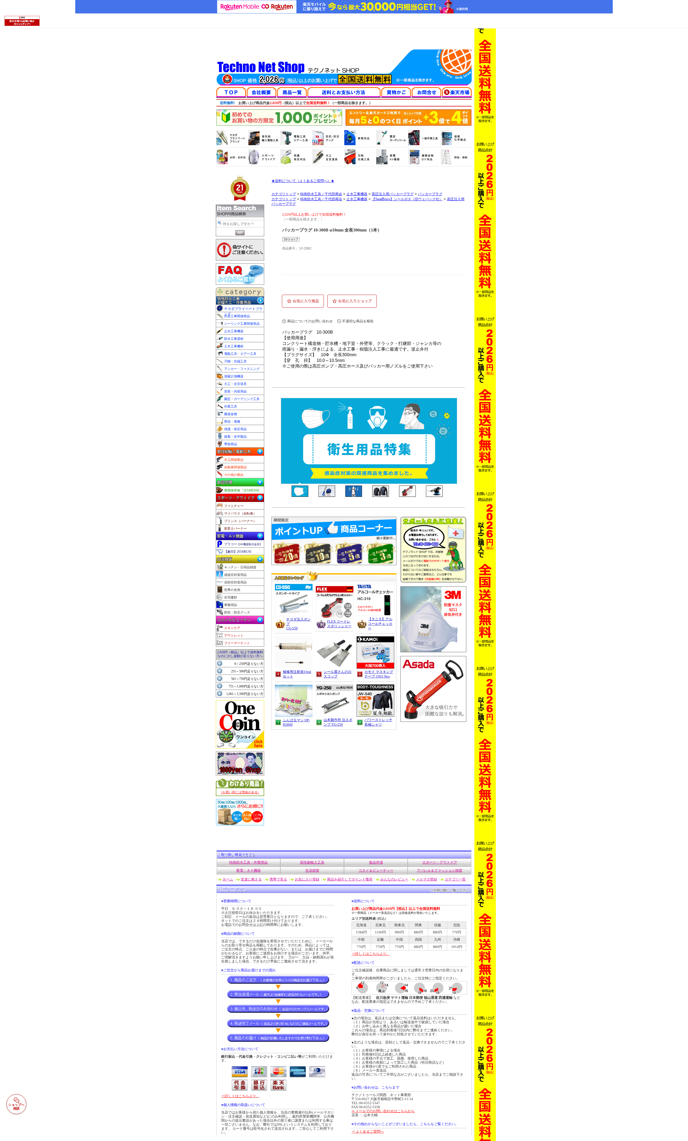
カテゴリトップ (283, 194)
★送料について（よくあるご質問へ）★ (302, 181)
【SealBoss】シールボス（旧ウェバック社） (407, 199)
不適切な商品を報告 (358, 321)
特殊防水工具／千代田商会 (321, 194)
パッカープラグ (430, 194)
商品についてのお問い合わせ (310, 321)
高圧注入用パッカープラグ (393, 194)
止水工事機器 (356, 194)
